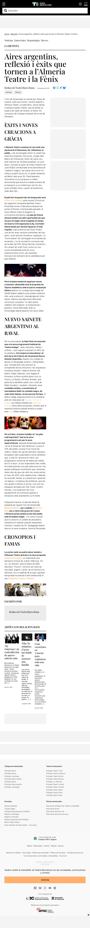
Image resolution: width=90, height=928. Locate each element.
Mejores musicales (11, 817)
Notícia (18, 92)
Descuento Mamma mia (55, 811)
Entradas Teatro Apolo (54, 790)
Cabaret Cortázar (13, 558)
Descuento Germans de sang (57, 814)
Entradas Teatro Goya (54, 792)
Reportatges (33, 40)
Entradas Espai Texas (54, 795)
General (9, 92)
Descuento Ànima (52, 809)
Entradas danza (10, 773)
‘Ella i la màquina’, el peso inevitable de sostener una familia (27, 654)
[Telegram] (55, 888)
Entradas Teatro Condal (55, 784)
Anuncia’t (63, 856)
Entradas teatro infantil (12, 779)
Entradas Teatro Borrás (54, 776)
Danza (61, 846)
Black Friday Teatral (11, 822)
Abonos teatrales (10, 806)
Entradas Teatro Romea (55, 779)
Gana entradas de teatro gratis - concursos (20, 825)
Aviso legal (26, 853)
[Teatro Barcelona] (42, 4)
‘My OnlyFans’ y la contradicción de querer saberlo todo (11, 652)
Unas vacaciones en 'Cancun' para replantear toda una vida (40, 654)
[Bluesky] (40, 888)
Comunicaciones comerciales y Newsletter (40, 856)
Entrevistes (20, 40)
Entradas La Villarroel (54, 782)
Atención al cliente (13, 853)
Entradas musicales (11, 776)
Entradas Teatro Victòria (55, 787)
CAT (86, 3)
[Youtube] (50, 888)
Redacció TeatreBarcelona (19, 87)
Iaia (10, 411)
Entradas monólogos (12, 787)
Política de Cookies (57, 853)
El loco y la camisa (13, 200)
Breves (44, 40)
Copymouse (45, 864)
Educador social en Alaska (21, 578)
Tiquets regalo (9, 809)
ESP (86, 5)
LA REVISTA (11, 46)
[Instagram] (45, 888)
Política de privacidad (40, 853)
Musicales (38, 846)
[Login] (80, 4)
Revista (14, 34)
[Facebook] (35, 888)
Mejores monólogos (11, 814)
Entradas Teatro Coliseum (55, 773)
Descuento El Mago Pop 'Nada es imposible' (62, 806)
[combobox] (47, 10)
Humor (46, 846)
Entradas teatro (10, 771)
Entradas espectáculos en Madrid (17, 811)
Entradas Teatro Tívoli (54, 771)
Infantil (54, 846)
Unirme (45, 879)
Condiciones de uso (75, 853)
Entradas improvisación (13, 784)
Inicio (6, 34)
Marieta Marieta (12, 508)
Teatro (29, 846)
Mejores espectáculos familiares (16, 819)
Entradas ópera (10, 782)
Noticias (8, 40)
